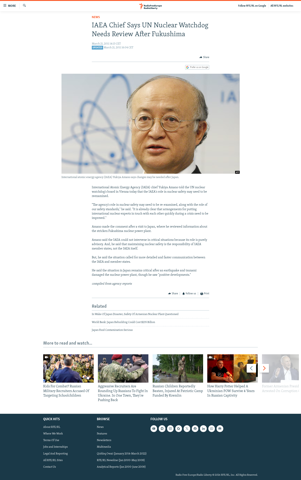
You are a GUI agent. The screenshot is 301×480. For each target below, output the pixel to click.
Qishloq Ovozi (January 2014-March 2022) (122, 453)
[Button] (204, 57)
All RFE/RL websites (282, 6)
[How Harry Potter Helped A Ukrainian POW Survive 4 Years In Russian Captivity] (232, 368)
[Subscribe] (220, 428)
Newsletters (104, 440)
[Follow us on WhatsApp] (211, 428)
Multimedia (104, 447)
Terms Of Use (51, 440)
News (96, 17)
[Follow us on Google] (178, 428)
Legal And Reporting (55, 453)
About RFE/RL (51, 427)
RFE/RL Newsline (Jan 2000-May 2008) (121, 460)
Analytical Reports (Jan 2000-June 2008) (121, 467)
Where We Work (53, 434)
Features (102, 434)
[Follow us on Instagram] (170, 428)
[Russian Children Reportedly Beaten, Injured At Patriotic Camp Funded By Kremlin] (178, 368)
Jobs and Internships (55, 447)
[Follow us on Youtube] (153, 428)
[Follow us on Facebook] (195, 428)
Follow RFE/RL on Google (252, 6)
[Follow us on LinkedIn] (203, 428)
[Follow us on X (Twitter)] (187, 428)
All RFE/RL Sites (53, 460)
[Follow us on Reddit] (162, 428)
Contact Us (49, 467)
